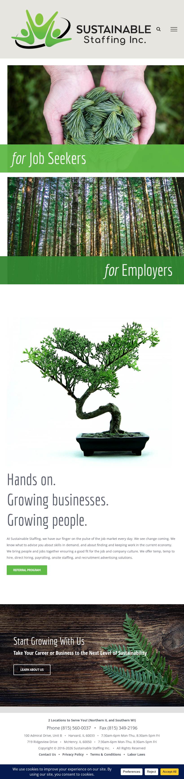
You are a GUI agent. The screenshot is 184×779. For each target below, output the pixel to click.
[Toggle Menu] (174, 29)
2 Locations (57, 720)
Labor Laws (136, 754)
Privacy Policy (73, 754)
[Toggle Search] (158, 29)
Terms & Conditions (105, 754)
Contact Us (47, 754)
